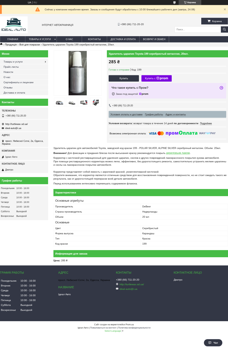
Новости (8, 72)
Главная (12, 39)
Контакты (94, 39)
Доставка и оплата (123, 39)
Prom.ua (130, 324)
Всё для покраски (29, 44)
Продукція (11, 44)
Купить (124, 78)
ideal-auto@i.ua (13, 128)
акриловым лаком (178, 152)
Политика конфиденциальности (134, 328)
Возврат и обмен (154, 39)
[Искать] (224, 29)
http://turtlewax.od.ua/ (16, 124)
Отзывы (8, 87)
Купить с (150, 78)
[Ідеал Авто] (14, 32)
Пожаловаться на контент (103, 328)
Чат (216, 342)
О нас (69, 39)
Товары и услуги (40, 39)
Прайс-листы (11, 66)
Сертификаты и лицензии (18, 82)
